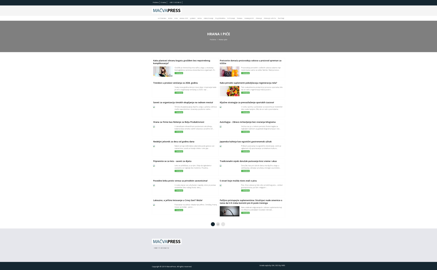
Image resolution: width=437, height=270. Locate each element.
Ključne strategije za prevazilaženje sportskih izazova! (247, 102)
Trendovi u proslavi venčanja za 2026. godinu (175, 82)
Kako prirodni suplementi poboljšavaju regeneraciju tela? (248, 82)
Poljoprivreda (220, 18)
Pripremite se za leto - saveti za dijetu (172, 161)
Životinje (281, 18)
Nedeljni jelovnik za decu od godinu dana (173, 141)
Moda (200, 18)
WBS (283, 265)
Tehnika (239, 18)
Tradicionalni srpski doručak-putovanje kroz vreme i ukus (248, 161)
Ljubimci (193, 18)
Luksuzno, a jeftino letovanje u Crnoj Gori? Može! (177, 200)
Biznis (170, 18)
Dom (176, 18)
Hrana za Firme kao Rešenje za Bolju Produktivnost (178, 122)
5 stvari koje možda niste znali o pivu (238, 180)
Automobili (162, 18)
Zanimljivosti (249, 18)
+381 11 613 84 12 (175, 2)
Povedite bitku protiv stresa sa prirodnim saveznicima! (180, 180)
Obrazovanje (208, 18)
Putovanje (231, 18)
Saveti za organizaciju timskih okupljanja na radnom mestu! (183, 102)
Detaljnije (179, 73)
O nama (163, 2)
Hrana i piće (184, 18)
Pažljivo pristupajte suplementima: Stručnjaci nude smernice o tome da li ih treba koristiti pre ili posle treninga (251, 201)
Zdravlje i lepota (270, 18)
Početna (156, 2)
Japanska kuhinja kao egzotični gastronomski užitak (246, 141)
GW (273, 265)
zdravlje (259, 18)
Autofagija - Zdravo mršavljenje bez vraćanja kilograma (248, 122)
